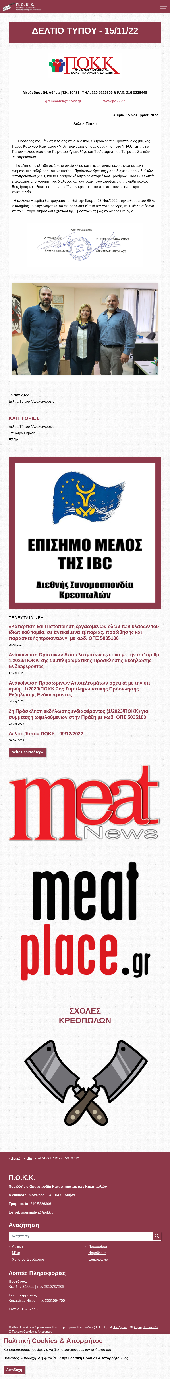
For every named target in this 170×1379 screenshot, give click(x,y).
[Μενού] (163, 6)
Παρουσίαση (98, 1246)
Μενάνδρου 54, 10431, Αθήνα (52, 1195)
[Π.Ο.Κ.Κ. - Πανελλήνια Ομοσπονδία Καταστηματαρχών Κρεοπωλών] (22, 6)
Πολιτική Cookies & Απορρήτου (32, 1331)
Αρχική (17, 1246)
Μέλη (16, 1253)
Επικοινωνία (98, 1259)
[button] (157, 1236)
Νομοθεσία (97, 1253)
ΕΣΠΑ (13, 440)
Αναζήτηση (120, 1327)
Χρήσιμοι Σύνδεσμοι (28, 1259)
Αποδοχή (14, 1370)
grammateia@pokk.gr (38, 1212)
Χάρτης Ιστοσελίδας (146, 1327)
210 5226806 (40, 1204)
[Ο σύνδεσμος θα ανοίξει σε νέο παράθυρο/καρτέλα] (85, 803)
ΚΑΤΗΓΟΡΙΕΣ (24, 418)
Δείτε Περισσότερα (27, 752)
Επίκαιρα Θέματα (22, 433)
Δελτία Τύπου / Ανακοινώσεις (31, 401)
